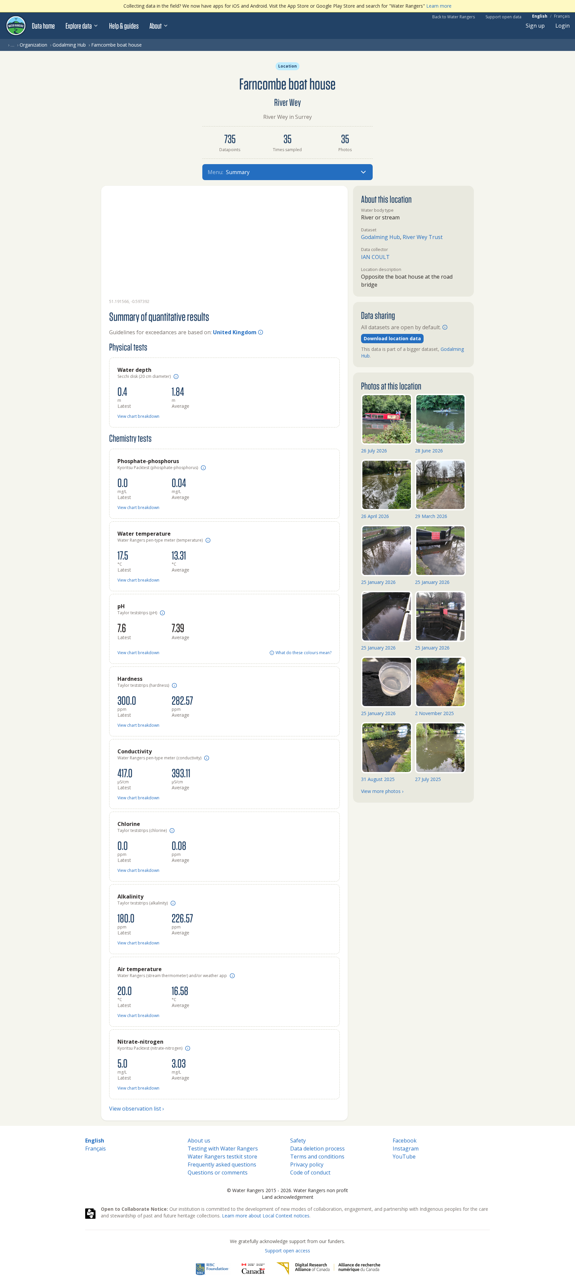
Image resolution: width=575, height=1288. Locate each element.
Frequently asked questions (222, 1164)
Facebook (405, 1140)
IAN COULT (375, 257)
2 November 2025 (434, 713)
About (155, 25)
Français (562, 16)
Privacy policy (306, 1164)
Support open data (503, 17)
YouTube (404, 1156)
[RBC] (212, 1268)
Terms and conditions (317, 1156)
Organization (33, 45)
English (539, 16)
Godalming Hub (69, 45)
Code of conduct (310, 1172)
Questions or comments (218, 1172)
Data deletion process (317, 1148)
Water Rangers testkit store (222, 1156)
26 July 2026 (374, 450)
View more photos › (382, 791)
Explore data (79, 25)
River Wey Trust (423, 237)
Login (562, 25)
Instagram (406, 1148)
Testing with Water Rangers (223, 1148)
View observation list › (136, 1108)
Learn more (439, 6)
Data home (43, 25)
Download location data (392, 338)
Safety (298, 1140)
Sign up (535, 25)
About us (199, 1140)
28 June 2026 (429, 450)
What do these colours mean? (303, 652)
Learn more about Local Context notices (265, 1215)
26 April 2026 (375, 516)
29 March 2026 (431, 516)
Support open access (287, 1250)
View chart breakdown (138, 416)
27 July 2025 (428, 779)
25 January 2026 (378, 582)
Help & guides (124, 25)
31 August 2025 (378, 779)
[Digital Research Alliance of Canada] (328, 1268)
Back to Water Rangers (453, 17)
